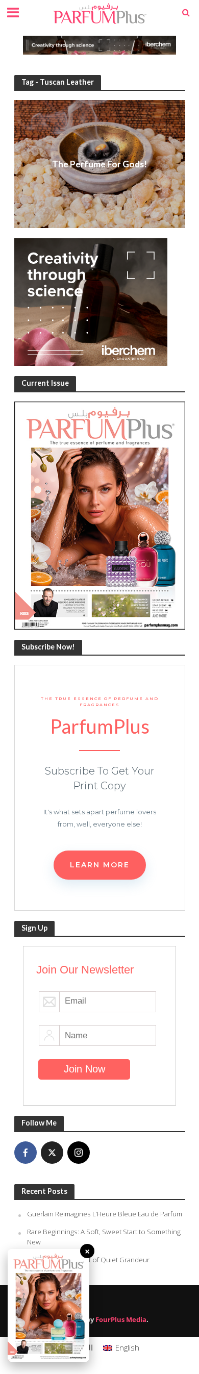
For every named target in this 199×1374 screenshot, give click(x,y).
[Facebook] (25, 1152)
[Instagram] (78, 1152)
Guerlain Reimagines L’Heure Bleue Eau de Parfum (104, 1213)
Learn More (100, 864)
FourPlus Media (120, 1319)
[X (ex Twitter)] (52, 1152)
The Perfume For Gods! (99, 164)
